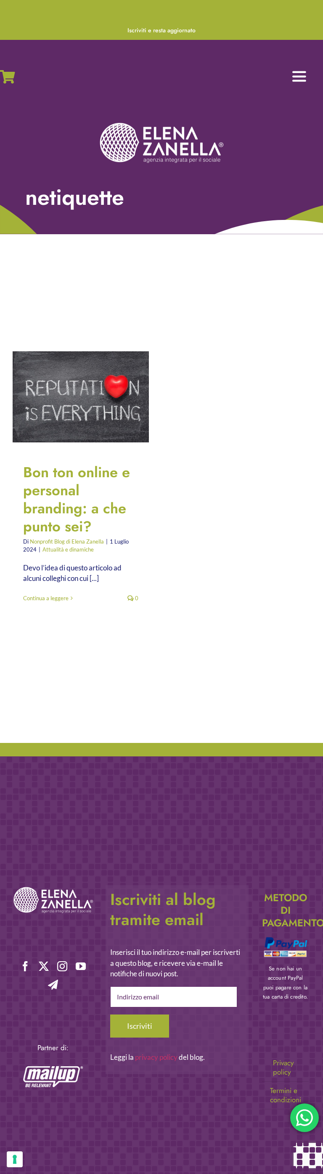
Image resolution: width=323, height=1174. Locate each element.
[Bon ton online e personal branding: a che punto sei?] (81, 396)
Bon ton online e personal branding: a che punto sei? (74, 397)
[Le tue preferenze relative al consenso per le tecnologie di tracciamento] (15, 1159)
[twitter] (44, 966)
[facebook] (25, 966)
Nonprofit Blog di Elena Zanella (67, 541)
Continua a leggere (46, 598)
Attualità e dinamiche (68, 549)
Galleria (88, 397)
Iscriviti (139, 1025)
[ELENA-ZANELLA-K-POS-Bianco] (161, 123)
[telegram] (53, 985)
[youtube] (81, 966)
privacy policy (156, 1057)
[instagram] (62, 966)
